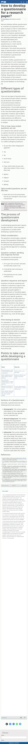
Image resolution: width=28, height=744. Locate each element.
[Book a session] (24, 717)
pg (3, 2)
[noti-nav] (23, 2)
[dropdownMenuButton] (25, 19)
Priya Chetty (6, 19)
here (23, 519)
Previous (5, 485)
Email (2, 740)
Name (2, 735)
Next (23, 485)
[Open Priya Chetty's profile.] (21, 717)
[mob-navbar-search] (21, 2)
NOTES (14, 485)
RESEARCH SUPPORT (14, 743)
